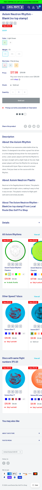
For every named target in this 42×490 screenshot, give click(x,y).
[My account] (33, 7)
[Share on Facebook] (25, 126)
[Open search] (29, 7)
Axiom (4, 30)
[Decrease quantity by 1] (13, 92)
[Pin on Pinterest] (29, 126)
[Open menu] (3, 7)
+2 (23, 274)
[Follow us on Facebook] (3, 463)
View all (37, 234)
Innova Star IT (10, 329)
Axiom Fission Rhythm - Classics (13, 269)
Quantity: (5, 92)
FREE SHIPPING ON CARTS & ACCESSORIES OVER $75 (21, 2)
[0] (38, 7)
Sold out (21, 100)
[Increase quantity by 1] (24, 92)
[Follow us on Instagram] (8, 463)
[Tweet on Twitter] (34, 126)
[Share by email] (38, 126)
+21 (24, 333)
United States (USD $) (10, 452)
